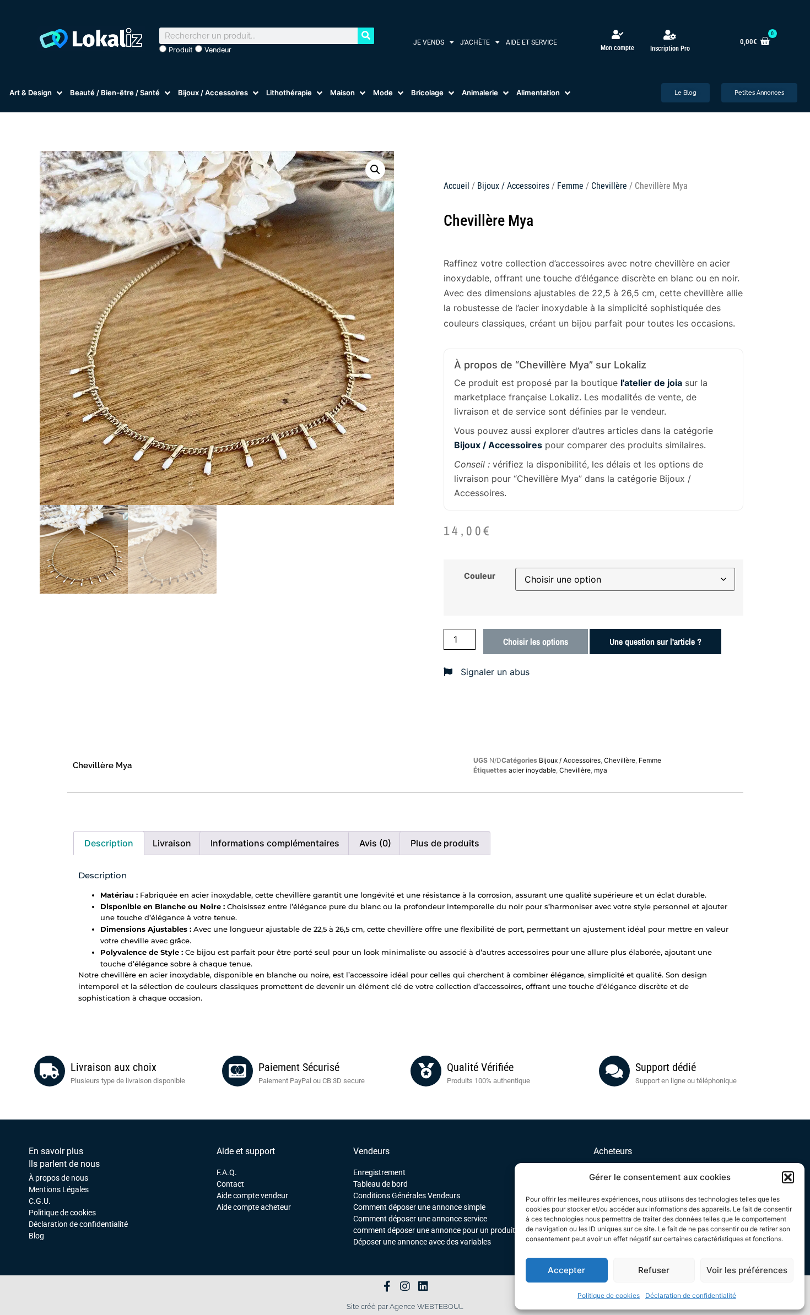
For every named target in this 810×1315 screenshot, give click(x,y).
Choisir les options (535, 641)
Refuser (653, 1270)
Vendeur (216, 50)
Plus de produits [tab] (445, 843)
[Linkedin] (423, 1286)
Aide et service (531, 42)
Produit (179, 50)
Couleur (479, 576)
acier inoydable (532, 770)
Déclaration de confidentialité (690, 1295)
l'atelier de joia (651, 382)
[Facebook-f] (386, 1286)
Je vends (428, 42)
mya (600, 770)
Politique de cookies (608, 1295)
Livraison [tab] (172, 843)
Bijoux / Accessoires (513, 186)
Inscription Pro (670, 48)
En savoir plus (56, 1151)
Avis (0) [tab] (375, 843)
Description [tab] (108, 843)
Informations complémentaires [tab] (274, 843)
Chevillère (609, 186)
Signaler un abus (494, 671)
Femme (570, 186)
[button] (787, 1177)
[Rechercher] (366, 36)
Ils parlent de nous (64, 1164)
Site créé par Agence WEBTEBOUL (405, 1306)
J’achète (475, 42)
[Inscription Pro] (670, 35)
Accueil (456, 186)
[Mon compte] (617, 34)
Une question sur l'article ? (655, 641)
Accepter (566, 1270)
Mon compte (617, 48)
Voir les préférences (746, 1270)
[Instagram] (405, 1286)
